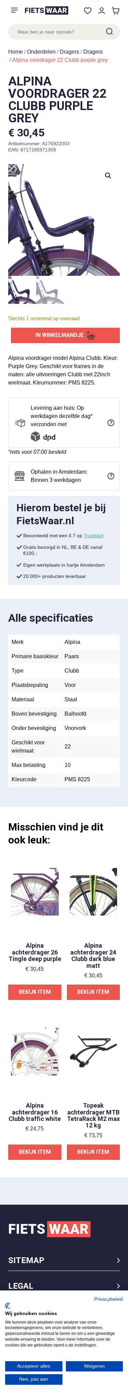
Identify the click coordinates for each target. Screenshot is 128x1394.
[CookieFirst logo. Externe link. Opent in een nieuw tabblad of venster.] (7, 1306)
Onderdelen (41, 52)
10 (68, 765)
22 (68, 746)
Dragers (69, 52)
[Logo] (46, 10)
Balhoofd (75, 714)
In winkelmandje (59, 335)
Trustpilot (93, 535)
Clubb (72, 671)
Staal (71, 699)
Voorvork (75, 728)
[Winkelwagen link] (115, 10)
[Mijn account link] (101, 10)
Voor (70, 685)
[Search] (108, 31)
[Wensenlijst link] (87, 10)
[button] (108, 176)
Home (15, 52)
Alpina (72, 642)
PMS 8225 (77, 779)
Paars (72, 656)
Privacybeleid (108, 1299)
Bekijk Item (35, 992)
